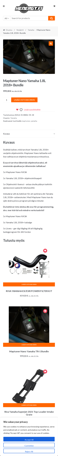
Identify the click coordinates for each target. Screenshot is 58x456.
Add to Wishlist (45, 251)
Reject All (29, 451)
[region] (29, 436)
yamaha (34, 121)
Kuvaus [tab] (6, 133)
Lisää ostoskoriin (24, 100)
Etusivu (9, 30)
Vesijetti (20, 30)
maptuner (26, 121)
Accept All (29, 440)
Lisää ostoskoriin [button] (29, 284)
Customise (29, 445)
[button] (51, 43)
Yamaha (31, 30)
